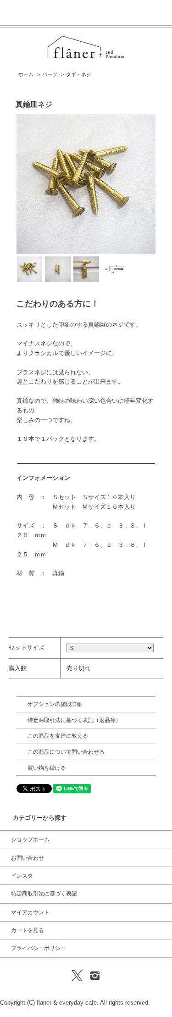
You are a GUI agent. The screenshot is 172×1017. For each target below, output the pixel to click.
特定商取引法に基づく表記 (44, 893)
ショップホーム (30, 839)
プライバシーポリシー (38, 948)
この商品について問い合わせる (66, 752)
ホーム (25, 74)
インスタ (22, 876)
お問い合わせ (27, 858)
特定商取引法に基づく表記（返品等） (74, 720)
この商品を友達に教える (58, 736)
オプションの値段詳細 (55, 704)
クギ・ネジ (78, 74)
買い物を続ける (47, 768)
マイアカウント (30, 912)
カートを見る (27, 930)
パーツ (49, 74)
